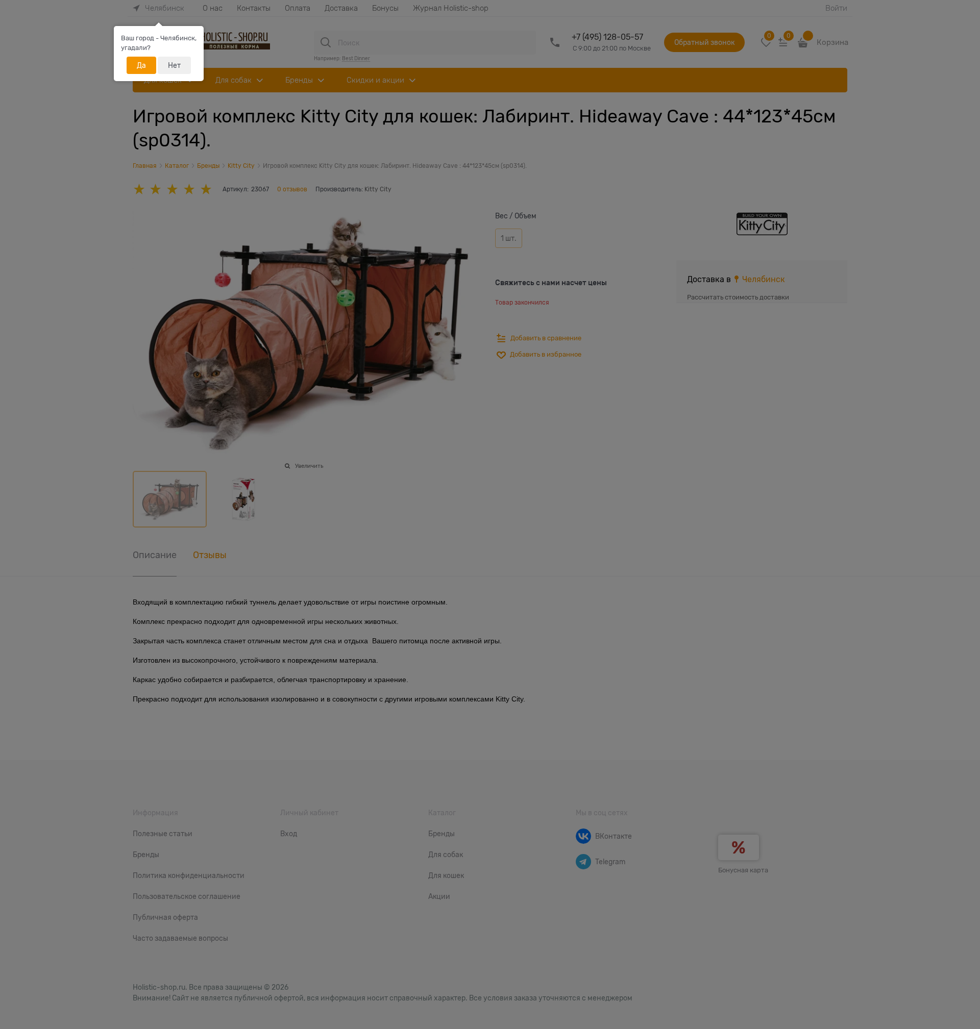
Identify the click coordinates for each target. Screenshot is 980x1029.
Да (141, 65)
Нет (174, 65)
